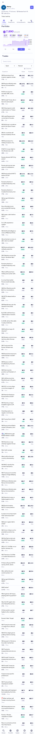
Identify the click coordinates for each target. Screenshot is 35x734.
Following (4, 11)
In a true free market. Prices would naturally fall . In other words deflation (7, 281)
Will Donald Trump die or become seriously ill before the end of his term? (8, 101)
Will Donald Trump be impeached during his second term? (7, 666)
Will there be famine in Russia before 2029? (7, 395)
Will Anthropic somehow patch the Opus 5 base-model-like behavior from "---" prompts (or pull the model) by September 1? (8, 125)
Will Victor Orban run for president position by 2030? (8, 531)
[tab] (3, 21)
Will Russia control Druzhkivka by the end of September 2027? (8, 363)
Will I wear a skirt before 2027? (8, 215)
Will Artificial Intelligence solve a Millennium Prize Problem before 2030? (8, 232)
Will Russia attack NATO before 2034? (8, 174)
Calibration (6, 13)
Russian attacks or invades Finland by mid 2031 (8, 264)
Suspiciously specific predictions (7, 674)
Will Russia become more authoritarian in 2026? (8, 354)
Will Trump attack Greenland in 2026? (7, 683)
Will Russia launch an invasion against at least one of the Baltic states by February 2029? (8, 76)
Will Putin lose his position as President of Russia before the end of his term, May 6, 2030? (8, 371)
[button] (20, 71)
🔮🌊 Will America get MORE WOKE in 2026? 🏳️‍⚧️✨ (8, 435)
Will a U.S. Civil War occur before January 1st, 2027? (8, 547)
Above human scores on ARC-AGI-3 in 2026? (8, 240)
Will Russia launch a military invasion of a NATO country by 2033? (8, 142)
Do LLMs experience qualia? (7, 223)
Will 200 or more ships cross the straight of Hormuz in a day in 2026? (8, 387)
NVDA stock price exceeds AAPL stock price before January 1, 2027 (8, 93)
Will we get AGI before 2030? (7, 199)
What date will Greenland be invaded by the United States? (8, 691)
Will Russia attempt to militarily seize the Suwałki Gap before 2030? (8, 248)
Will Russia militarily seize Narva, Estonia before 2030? (8, 84)
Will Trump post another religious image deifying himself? (8, 474)
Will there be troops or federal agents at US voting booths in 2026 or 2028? (8, 498)
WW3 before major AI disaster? (7, 330)
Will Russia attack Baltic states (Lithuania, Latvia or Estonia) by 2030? (8, 426)
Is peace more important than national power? (8, 514)
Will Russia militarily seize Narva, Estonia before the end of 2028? (8, 482)
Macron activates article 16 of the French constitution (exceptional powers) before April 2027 (8, 724)
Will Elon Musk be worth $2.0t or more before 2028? (8, 289)
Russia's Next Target (7, 618)
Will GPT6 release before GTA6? (8, 297)
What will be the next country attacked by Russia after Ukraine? (7, 457)
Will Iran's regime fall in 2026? (8, 523)
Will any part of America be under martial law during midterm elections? (8, 642)
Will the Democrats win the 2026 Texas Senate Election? (8, 539)
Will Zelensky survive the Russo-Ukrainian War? (8, 256)
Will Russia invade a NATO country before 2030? (7, 506)
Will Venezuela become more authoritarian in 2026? (8, 707)
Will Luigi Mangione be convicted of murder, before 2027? (8, 117)
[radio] (5, 49)
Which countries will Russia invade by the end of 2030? (8, 133)
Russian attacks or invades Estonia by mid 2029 (8, 191)
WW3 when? (5, 587)
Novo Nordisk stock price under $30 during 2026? (8, 207)
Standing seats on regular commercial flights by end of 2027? (8, 412)
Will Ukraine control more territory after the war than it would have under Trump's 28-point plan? (8, 338)
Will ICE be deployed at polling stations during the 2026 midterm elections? (8, 634)
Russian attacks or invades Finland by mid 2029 (8, 183)
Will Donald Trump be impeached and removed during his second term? (8, 658)
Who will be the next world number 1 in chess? (7, 572)
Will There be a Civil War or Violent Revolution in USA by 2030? (8, 555)
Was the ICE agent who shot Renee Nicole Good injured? (8, 603)
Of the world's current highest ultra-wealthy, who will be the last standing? (8, 611)
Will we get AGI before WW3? (7, 580)
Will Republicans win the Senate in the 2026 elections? (8, 305)
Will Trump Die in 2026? (8, 419)
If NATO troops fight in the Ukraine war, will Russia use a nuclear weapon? (8, 150)
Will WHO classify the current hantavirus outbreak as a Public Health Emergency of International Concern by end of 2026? (8, 465)
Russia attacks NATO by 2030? (8, 158)
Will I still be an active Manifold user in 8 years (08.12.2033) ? (8, 379)
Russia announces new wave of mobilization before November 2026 (8, 166)
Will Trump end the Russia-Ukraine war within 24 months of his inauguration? (8, 346)
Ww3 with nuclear (6, 450)
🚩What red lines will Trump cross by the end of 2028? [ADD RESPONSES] (8, 699)
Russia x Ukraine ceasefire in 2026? (6, 715)
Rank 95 (23, 11)
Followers (12, 11)
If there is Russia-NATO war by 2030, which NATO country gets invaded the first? (8, 564)
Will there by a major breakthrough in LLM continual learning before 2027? (8, 404)
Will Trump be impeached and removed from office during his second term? (8, 650)
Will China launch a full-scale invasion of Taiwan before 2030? (8, 109)
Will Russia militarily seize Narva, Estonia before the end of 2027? (8, 490)
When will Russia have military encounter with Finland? (8, 273)
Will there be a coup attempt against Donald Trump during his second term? (8, 443)
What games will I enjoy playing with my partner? (8, 594)
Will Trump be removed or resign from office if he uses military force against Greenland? (8, 625)
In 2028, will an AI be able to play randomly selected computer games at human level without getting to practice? (8, 322)
